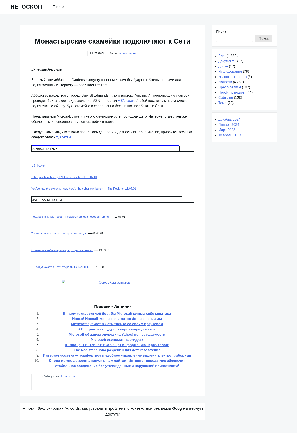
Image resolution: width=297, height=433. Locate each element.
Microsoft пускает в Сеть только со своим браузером (117, 324)
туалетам (63, 137)
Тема (222, 103)
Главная (59, 7)
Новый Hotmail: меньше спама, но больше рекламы (117, 319)
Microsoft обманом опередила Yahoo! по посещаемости (117, 334)
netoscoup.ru (127, 53)
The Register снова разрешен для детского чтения (117, 350)
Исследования (230, 71)
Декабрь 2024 (229, 119)
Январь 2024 (228, 124)
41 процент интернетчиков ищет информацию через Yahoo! (117, 345)
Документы (227, 61)
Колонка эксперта (232, 77)
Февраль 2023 (229, 135)
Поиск (221, 32)
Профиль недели (232, 92)
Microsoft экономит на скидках (117, 340)
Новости (68, 376)
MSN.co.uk (126, 101)
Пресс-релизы (229, 87)
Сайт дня (225, 97)
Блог (222, 56)
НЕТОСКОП (26, 6)
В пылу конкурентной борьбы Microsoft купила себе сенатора (117, 313)
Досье (223, 66)
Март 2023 (226, 130)
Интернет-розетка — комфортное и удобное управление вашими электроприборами (117, 355)
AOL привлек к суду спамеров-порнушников (117, 329)
